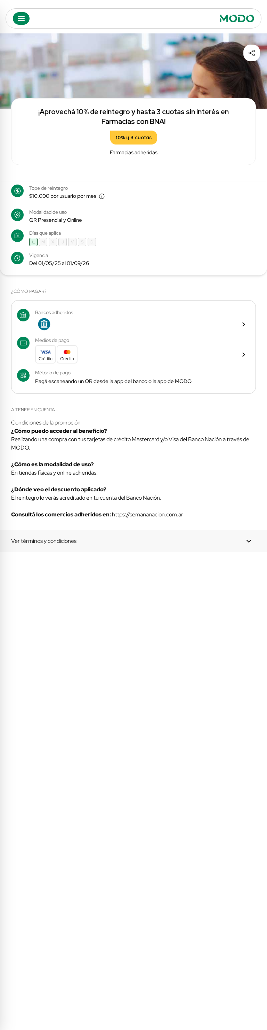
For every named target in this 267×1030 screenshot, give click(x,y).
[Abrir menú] (21, 18)
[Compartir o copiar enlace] (251, 53)
